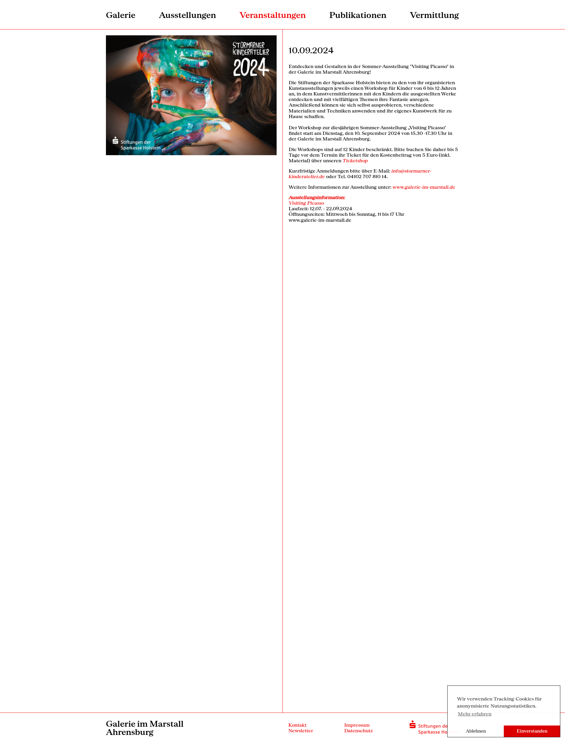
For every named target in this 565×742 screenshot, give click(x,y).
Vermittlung (434, 14)
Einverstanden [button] (532, 730)
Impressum (357, 725)
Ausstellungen (187, 14)
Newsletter (300, 730)
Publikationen (357, 14)
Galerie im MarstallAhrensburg (145, 727)
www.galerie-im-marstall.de (424, 187)
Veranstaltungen (273, 14)
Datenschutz (358, 730)
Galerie (120, 14)
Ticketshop (355, 160)
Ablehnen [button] (476, 730)
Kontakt (297, 725)
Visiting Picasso (306, 203)
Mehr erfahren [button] (474, 713)
